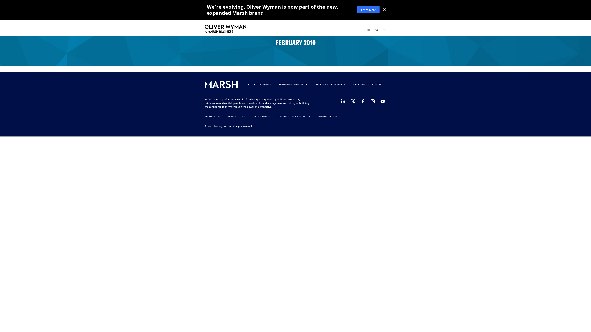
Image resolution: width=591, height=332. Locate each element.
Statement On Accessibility (293, 116)
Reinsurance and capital (293, 84)
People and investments (330, 84)
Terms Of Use (212, 116)
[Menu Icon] (383, 29)
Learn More (368, 10)
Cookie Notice (261, 116)
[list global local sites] (368, 30)
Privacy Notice (236, 116)
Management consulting (367, 84)
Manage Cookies (327, 116)
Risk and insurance (259, 84)
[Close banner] (384, 10)
